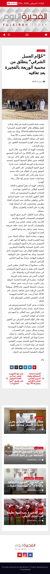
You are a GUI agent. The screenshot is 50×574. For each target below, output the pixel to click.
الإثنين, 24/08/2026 (33, 429)
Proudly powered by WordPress (15, 567)
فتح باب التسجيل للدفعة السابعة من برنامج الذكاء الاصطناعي (27, 455)
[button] (9, 34)
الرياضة (40, 509)
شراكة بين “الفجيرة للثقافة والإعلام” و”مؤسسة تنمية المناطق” (25, 485)
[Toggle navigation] (27, 35)
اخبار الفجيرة (41, 51)
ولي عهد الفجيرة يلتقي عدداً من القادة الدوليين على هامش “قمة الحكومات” (16, 378)
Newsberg (41, 567)
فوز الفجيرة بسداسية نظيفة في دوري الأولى (25, 514)
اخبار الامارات (39, 448)
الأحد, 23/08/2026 (34, 460)
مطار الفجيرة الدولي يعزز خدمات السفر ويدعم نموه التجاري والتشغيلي (26, 424)
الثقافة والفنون (29, 478)
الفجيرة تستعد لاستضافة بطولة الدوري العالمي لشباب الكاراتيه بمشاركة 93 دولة (33, 378)
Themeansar (25, 569)
